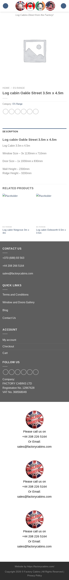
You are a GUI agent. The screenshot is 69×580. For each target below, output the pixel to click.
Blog (5, 310)
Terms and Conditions (15, 294)
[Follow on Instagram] (11, 372)
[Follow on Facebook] (5, 372)
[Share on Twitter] (17, 111)
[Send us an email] (17, 372)
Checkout (8, 346)
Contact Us (9, 318)
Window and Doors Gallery (18, 302)
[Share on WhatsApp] (5, 111)
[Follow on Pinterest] (29, 372)
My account (9, 339)
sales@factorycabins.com (18, 273)
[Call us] (23, 372)
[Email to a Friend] (23, 111)
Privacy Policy (34, 575)
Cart (5, 353)
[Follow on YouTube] (36, 372)
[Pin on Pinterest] (29, 111)
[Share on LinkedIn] (36, 111)
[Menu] (5, 6)
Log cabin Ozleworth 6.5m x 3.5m (51, 231)
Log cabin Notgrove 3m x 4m (16, 231)
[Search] (63, 6)
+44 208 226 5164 (34, 436)
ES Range (19, 88)
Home (6, 88)
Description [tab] (10, 131)
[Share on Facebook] (11, 111)
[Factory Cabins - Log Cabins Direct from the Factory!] (34, 6)
